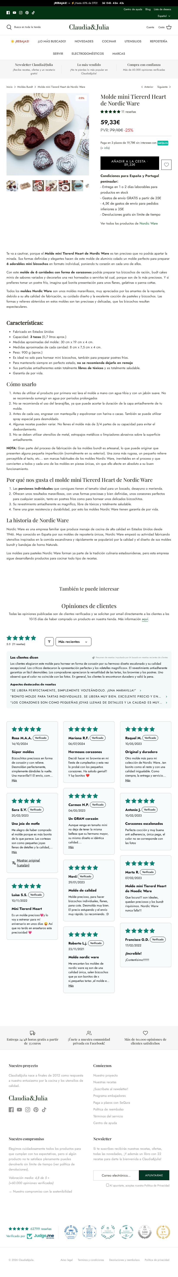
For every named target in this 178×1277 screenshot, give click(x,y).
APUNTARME (154, 1175)
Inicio (10, 87)
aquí (145, 619)
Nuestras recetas (104, 1082)
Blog (148, 9)
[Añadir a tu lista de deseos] (166, 165)
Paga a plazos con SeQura (111, 1102)
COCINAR (109, 41)
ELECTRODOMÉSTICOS (88, 53)
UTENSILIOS (133, 41)
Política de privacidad (157, 1260)
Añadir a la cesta (129, 163)
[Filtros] (49, 641)
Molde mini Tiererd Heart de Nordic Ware (61, 87)
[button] (111, 111)
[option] (48, 134)
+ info (105, 148)
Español (162, 16)
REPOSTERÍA (158, 41)
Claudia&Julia (26, 1260)
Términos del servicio (108, 1116)
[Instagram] (20, 12)
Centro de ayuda (133, 9)
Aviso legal (67, 1260)
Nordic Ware (149, 223)
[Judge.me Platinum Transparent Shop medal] (126, 1232)
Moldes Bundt (25, 87)
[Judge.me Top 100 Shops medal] (145, 1232)
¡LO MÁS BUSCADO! (52, 41)
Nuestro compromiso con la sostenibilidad (42, 1191)
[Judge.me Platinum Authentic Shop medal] (108, 1232)
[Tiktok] (33, 12)
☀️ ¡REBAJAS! (20, 41)
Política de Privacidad (156, 1185)
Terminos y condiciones (91, 1260)
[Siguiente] (84, 134)
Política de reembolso (108, 1109)
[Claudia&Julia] (89, 27)
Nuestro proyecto (105, 1075)
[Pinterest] (27, 12)
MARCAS (118, 53)
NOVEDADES (84, 41)
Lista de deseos (162, 9)
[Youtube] (14, 12)
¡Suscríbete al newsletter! (110, 1089)
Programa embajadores (109, 1095)
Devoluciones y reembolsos (124, 1260)
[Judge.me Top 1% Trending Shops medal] (163, 1232)
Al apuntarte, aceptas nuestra (139, 1185)
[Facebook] (8, 12)
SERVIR (58, 53)
